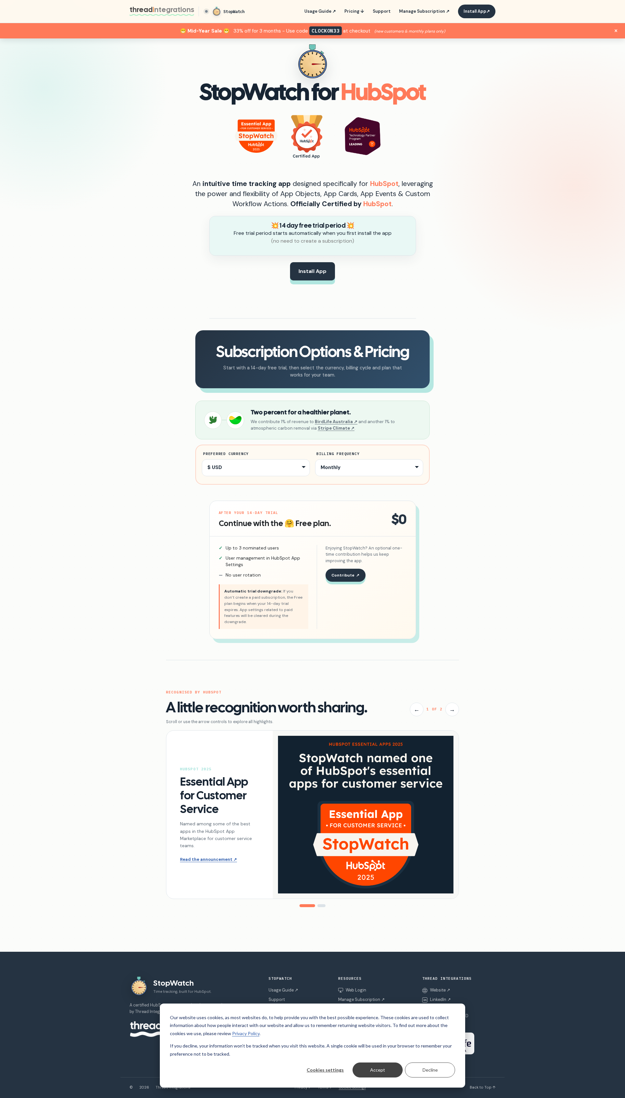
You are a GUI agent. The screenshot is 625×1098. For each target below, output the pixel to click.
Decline (430, 1070)
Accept (377, 1070)
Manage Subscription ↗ (361, 999)
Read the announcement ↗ (208, 859)
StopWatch (234, 11)
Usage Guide (320, 11)
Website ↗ (440, 990)
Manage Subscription (424, 11)
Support (382, 11)
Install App (477, 11)
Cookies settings (325, 1070)
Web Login (356, 990)
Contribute (345, 575)
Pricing (354, 11)
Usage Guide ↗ (283, 990)
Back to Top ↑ (482, 1087)
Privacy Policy (245, 1033)
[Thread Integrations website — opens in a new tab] (147, 1029)
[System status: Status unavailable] (206, 11)
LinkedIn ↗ (437, 999)
